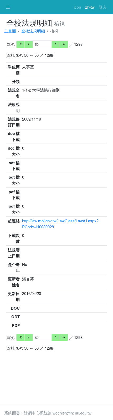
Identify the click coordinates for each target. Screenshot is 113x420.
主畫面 (10, 30)
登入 (103, 7)
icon (77, 7)
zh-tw (90, 7)
